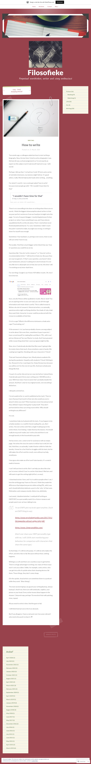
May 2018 (9, 713)
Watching (71, 98)
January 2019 (10, 703)
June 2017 (9, 717)
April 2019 (9, 696)
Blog (56, 6)
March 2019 (10, 699)
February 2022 (10, 668)
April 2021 (9, 682)
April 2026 (9, 657)
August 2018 (10, 710)
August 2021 (10, 678)
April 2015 (9, 744)
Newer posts (51, 634)
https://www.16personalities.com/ (29, 527)
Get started (60, 2)
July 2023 (9, 661)
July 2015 (9, 734)
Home (34, 6)
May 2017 (9, 720)
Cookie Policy (35, 761)
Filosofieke (45, 72)
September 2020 (11, 692)
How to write (31, 145)
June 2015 (9, 737)
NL (67, 105)
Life (67, 101)
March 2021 (10, 685)
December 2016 (11, 724)
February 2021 (10, 689)
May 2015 (9, 741)
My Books (41, 6)
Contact (49, 6)
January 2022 (10, 671)
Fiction (68, 91)
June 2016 (9, 730)
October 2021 (10, 675)
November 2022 (11, 664)
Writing (31, 140)
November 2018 (11, 706)
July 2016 (9, 727)
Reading (70, 94)
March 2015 (10, 748)
